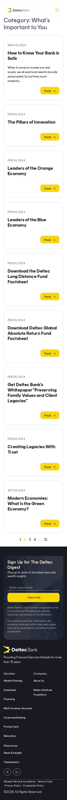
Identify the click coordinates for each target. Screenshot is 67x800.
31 (45, 539)
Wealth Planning (13, 680)
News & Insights (13, 752)
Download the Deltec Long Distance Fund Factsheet (29, 276)
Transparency (11, 762)
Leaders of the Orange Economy (30, 170)
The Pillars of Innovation (31, 122)
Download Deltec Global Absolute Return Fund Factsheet (32, 333)
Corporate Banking (14, 717)
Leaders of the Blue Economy (27, 222)
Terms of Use (44, 781)
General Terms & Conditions (20, 781)
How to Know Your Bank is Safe (33, 55)
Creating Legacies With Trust (31, 449)
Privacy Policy (13, 785)
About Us (39, 680)
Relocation (10, 736)
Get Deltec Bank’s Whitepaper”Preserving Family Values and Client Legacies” (32, 392)
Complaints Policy (33, 785)
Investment (10, 690)
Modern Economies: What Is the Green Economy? (28, 503)
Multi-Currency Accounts (18, 708)
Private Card (11, 726)
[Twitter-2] (7, 772)
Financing (9, 699)
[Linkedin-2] (17, 772)
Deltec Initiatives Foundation (43, 692)
